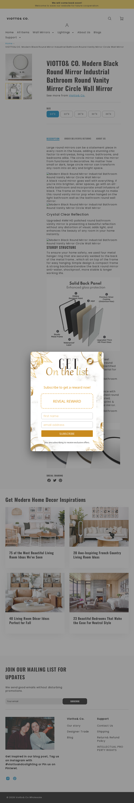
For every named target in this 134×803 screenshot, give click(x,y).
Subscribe (67, 434)
